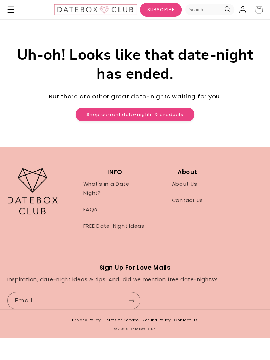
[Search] (227, 9)
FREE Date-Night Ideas (113, 226)
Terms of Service (121, 320)
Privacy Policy (86, 320)
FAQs (90, 209)
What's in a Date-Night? (108, 188)
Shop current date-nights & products (135, 114)
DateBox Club (143, 329)
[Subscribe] (132, 300)
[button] (11, 10)
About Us (184, 183)
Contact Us (187, 200)
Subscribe (160, 10)
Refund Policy (156, 320)
